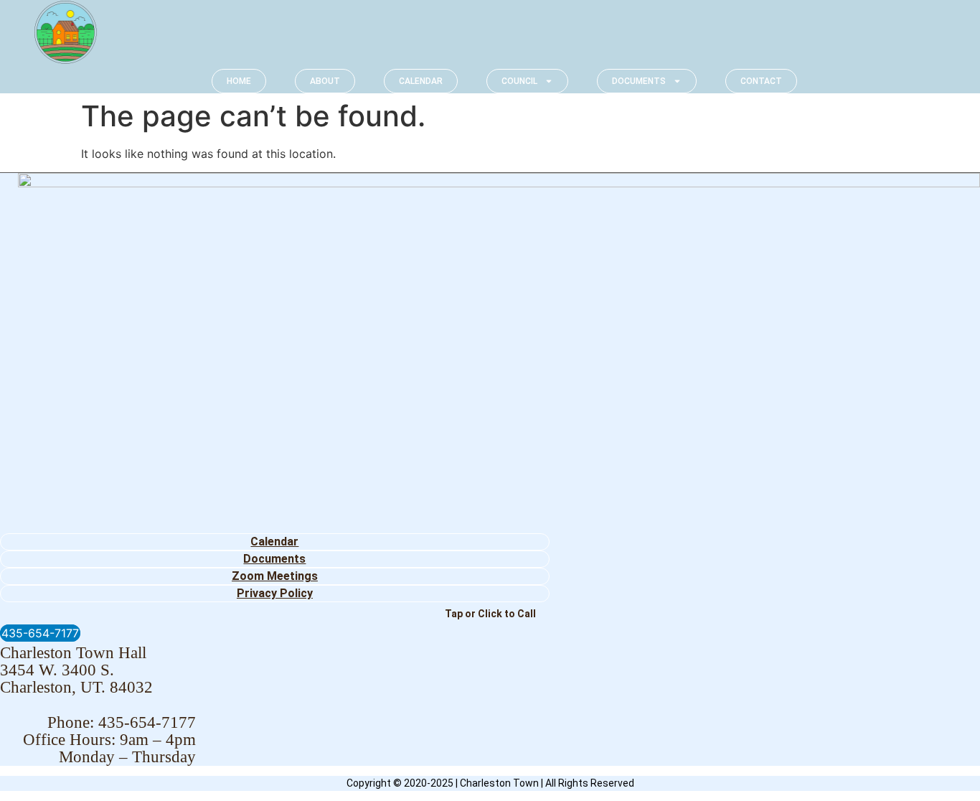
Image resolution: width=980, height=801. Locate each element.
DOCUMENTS (639, 81)
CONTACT (761, 81)
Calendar (274, 541)
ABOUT (325, 81)
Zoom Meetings (275, 576)
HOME (239, 81)
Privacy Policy (275, 593)
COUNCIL (519, 81)
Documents (274, 559)
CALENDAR (421, 81)
